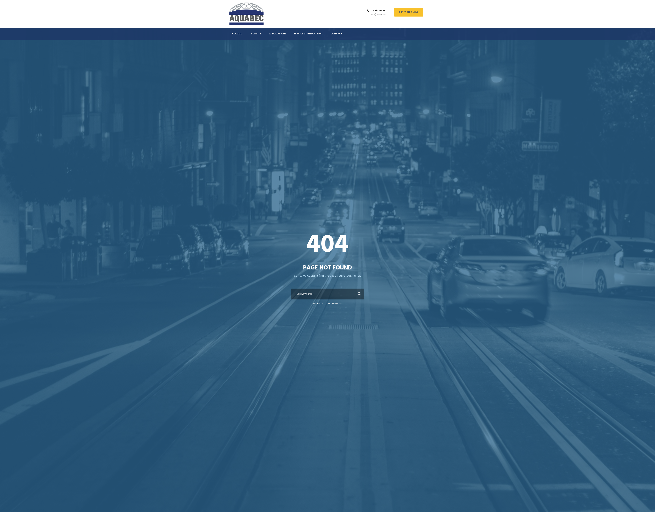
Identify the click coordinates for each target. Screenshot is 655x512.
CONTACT (337, 34)
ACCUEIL (237, 34)
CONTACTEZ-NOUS (408, 12)
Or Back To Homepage (327, 304)
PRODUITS (255, 34)
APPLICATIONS (277, 34)
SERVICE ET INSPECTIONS (308, 34)
